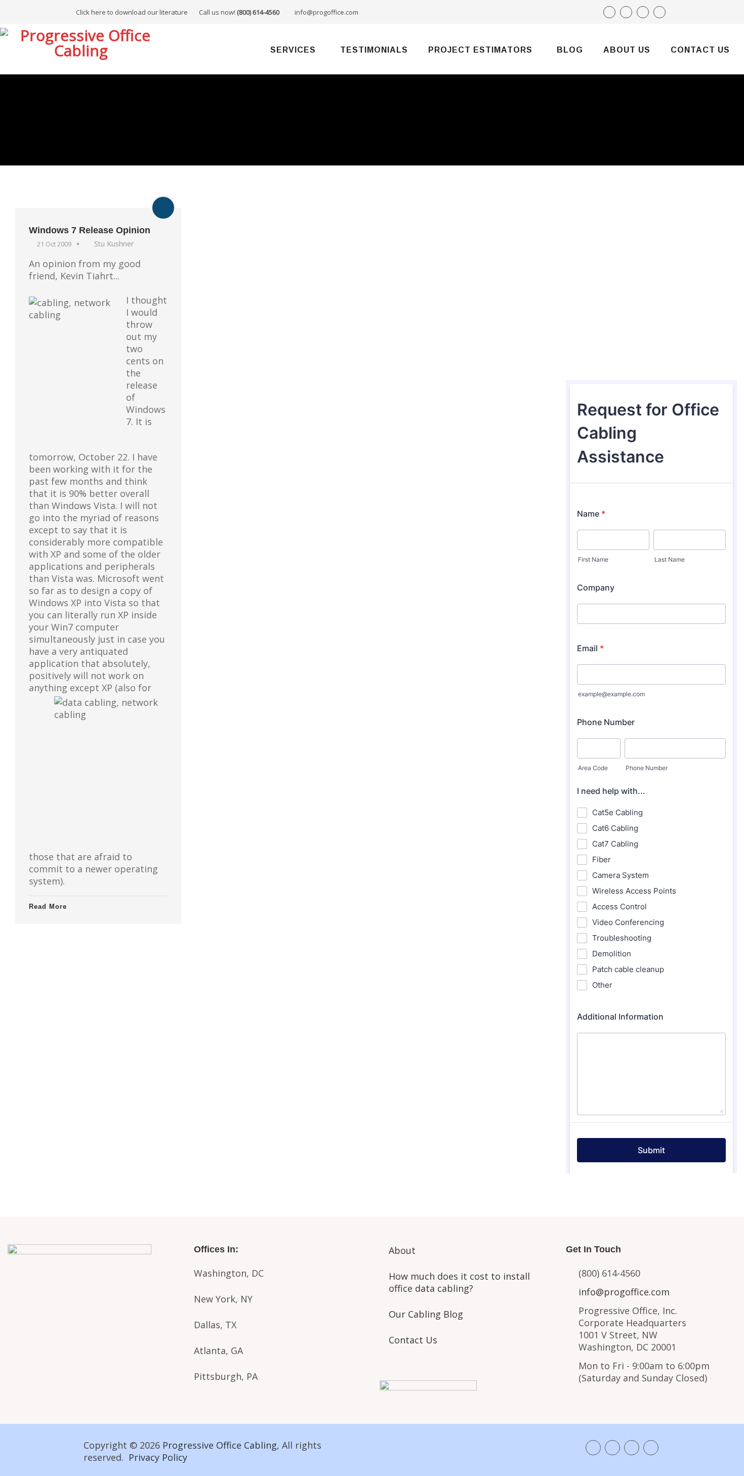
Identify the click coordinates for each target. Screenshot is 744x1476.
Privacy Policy (158, 1457)
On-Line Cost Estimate (651, 348)
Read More (48, 906)
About (402, 1250)
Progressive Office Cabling (219, 1445)
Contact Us (700, 50)
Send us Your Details (651, 280)
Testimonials (374, 50)
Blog (570, 50)
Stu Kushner (114, 243)
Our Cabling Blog (426, 1314)
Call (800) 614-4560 (622, 244)
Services (293, 50)
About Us (626, 50)
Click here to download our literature (177, 12)
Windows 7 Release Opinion (89, 230)
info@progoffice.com (326, 12)
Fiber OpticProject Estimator (93, 1371)
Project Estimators (480, 50)
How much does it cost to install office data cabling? (459, 1282)
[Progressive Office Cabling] (81, 49)
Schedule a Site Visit (651, 314)
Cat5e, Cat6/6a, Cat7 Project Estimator (93, 1328)
